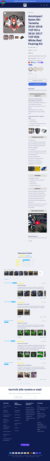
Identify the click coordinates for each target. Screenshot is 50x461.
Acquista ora (37, 84)
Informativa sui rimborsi (27, 455)
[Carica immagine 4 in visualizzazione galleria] (22, 37)
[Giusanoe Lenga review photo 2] (27, 293)
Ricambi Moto (18, 417)
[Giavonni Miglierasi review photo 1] (20, 333)
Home (16, 407)
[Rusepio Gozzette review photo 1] (20, 375)
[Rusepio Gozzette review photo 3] (34, 375)
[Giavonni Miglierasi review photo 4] (40, 333)
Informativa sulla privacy (7, 407)
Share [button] (30, 240)
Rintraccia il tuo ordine (18, 424)
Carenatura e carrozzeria (17, 411)
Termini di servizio (7, 431)
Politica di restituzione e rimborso (6, 421)
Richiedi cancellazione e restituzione (6, 427)
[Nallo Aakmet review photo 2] (27, 312)
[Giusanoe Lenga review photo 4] (40, 293)
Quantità (30, 73)
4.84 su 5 (28, 255)
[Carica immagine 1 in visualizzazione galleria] (6, 37)
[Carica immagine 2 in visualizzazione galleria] (11, 37)
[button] (2, 5)
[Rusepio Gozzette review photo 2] (27, 375)
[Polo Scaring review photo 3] (34, 354)
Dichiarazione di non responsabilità (7, 439)
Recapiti (37, 456)
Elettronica (17, 420)
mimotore (12, 455)
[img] (21, 283)
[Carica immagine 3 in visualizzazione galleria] (16, 37)
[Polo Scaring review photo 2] (27, 354)
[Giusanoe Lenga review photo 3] (34, 293)
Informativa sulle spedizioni (30, 456)
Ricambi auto (17, 414)
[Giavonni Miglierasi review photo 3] (34, 333)
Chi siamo (17, 430)
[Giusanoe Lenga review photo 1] (20, 293)
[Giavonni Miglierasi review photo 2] (27, 333)
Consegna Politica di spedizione (7, 415)
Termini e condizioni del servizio (18, 456)
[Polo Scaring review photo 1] (20, 354)
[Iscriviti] (35, 397)
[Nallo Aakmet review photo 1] (20, 312)
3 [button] (25, 383)
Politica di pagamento (5, 411)
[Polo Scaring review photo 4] (40, 354)
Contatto (16, 427)
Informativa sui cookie (6, 435)
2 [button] (23, 383)
